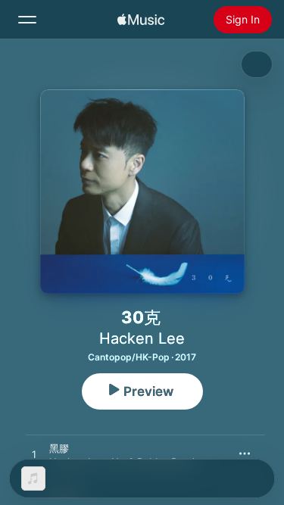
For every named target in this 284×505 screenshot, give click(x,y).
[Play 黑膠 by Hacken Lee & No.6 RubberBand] (34, 455)
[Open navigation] (27, 19)
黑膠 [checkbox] (59, 448)
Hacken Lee (142, 338)
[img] (140, 19)
